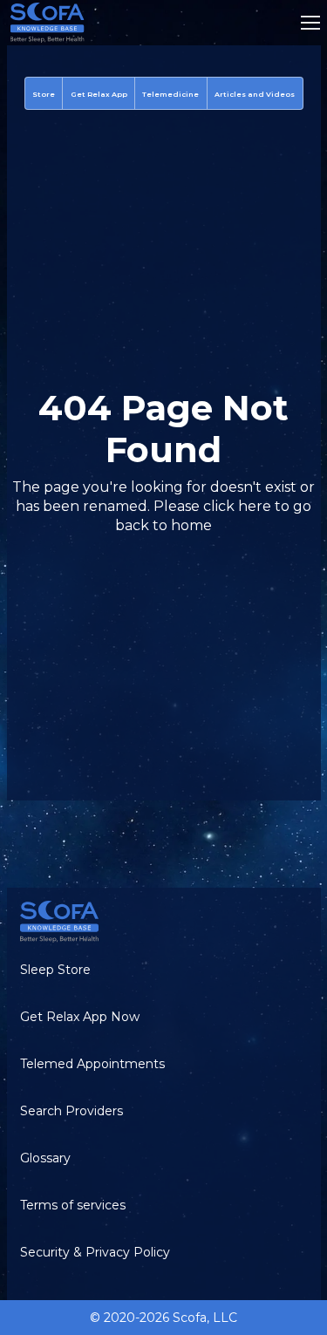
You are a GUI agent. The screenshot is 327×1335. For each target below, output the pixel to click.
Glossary (45, 1158)
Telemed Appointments (92, 1064)
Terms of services (73, 1205)
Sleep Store (55, 969)
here (254, 506)
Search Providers (71, 1111)
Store (43, 94)
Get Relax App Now (80, 1017)
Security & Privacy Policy (95, 1252)
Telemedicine (170, 94)
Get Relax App (99, 94)
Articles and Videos (255, 94)
